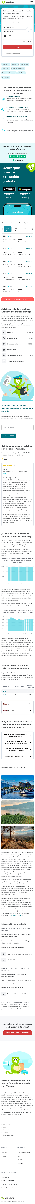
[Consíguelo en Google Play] (25, 189)
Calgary (20, 915)
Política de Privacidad (8, 1188)
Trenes (3, 1156)
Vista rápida (15, 64)
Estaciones (5, 77)
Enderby (5, 1132)
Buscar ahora (26, 1009)
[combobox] (17, 27)
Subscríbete (9, 436)
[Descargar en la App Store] (9, 189)
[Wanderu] (8, 2)
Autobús (4, 1152)
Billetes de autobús (6, 1124)
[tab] (8, 23)
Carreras (20, 1163)
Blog (19, 1156)
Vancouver (12, 915)
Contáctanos (5, 1177)
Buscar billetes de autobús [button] (17, 1032)
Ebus (4, 473)
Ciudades (22, 73)
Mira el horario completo (17, 299)
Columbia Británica (8, 1130)
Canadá (5, 1127)
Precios (5, 68)
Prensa (20, 1159)
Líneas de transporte (17, 68)
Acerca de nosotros (24, 1152)
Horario (5, 64)
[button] (32, 2)
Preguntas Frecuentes (9, 73)
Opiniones (24, 64)
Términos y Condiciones (9, 1184)
